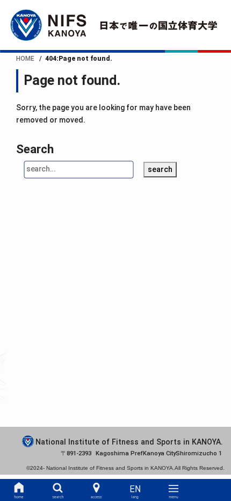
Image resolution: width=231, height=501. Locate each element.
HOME (19, 490)
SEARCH (58, 490)
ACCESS (96, 490)
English (135, 490)
